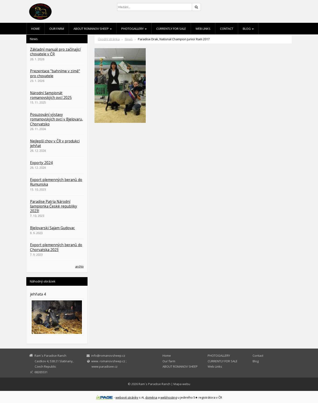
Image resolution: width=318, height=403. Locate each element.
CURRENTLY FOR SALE (171, 29)
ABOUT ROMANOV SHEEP (91, 29)
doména (151, 397)
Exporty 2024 (41, 162)
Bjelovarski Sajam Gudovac (52, 227)
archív (79, 266)
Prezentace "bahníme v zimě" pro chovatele (55, 73)
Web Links (203, 29)
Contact (226, 29)
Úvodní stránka (109, 39)
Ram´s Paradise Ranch (154, 384)
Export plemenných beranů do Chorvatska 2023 (56, 247)
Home (35, 29)
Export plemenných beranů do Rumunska (56, 182)
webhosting (168, 397)
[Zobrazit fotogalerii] (57, 317)
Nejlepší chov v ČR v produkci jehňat (55, 143)
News (129, 39)
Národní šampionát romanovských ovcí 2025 (51, 95)
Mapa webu (181, 384)
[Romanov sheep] (68, 11)
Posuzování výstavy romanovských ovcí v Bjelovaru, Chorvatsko (56, 119)
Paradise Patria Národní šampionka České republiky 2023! (53, 206)
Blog (247, 29)
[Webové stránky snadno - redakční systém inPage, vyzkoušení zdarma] (104, 397)
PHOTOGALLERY (132, 29)
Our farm (56, 29)
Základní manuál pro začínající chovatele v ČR (55, 52)
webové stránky (126, 397)
